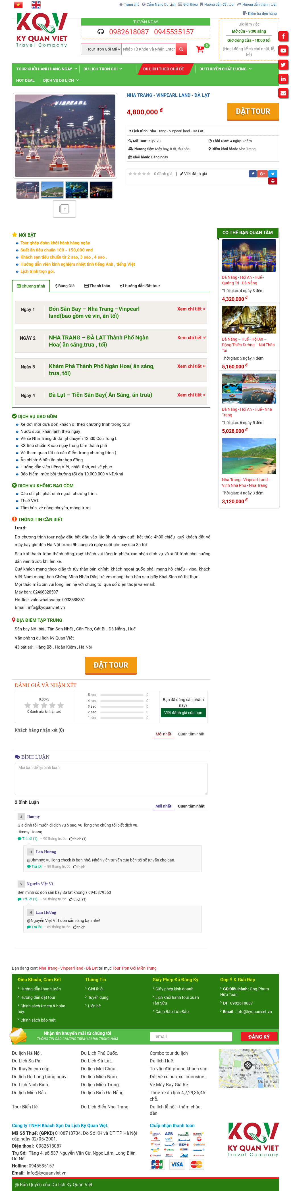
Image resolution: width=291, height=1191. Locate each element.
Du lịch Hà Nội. (27, 1053)
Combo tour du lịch (169, 1053)
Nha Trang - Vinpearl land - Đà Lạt (69, 968)
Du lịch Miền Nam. (99, 1076)
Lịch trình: (140, 131)
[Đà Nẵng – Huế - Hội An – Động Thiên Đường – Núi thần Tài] (249, 320)
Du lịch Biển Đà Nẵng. (103, 1092)
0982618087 (129, 32)
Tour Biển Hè (25, 1107)
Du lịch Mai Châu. (99, 1069)
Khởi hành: (141, 157)
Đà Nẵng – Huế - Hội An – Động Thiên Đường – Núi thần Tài (248, 345)
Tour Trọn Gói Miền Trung (135, 968)
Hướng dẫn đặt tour (142, 286)
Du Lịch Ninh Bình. (30, 1084)
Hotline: (20, 1166)
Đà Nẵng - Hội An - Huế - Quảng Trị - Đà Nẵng (243, 280)
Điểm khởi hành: (224, 149)
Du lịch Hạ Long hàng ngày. (39, 1076)
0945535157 (174, 32)
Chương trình (33, 286)
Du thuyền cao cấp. (31, 1069)
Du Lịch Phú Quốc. (99, 1053)
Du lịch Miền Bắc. (29, 1092)
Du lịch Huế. (162, 1061)
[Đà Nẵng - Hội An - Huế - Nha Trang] (249, 389)
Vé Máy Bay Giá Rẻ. (169, 1084)
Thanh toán (99, 286)
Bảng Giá (66, 286)
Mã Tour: (140, 141)
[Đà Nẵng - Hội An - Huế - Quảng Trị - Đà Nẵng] (249, 255)
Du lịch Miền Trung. (100, 1084)
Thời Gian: (221, 141)
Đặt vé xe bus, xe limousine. (177, 1076)
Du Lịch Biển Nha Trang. (105, 1107)
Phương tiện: (144, 149)
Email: (19, 1173)
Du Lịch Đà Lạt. (96, 1061)
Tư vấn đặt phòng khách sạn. (179, 1069)
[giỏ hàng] (200, 49)
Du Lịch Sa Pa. (26, 1061)
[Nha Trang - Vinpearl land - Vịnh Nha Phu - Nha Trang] (249, 456)
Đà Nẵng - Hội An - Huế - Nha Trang (247, 412)
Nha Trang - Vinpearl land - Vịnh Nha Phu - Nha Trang (246, 482)
